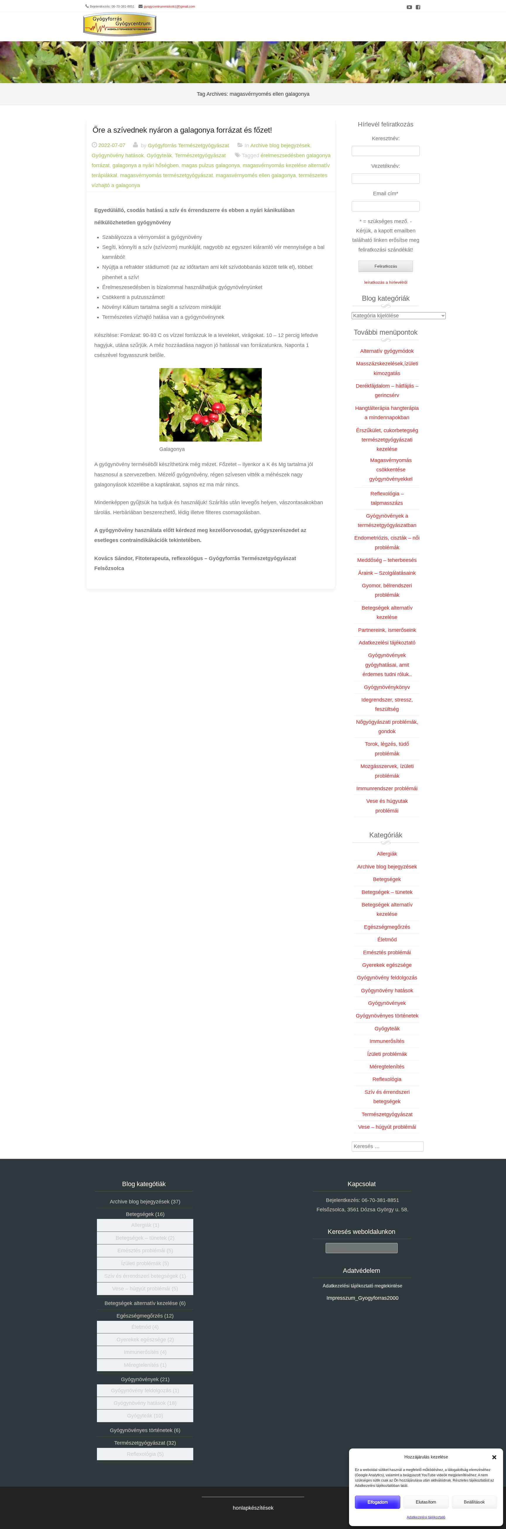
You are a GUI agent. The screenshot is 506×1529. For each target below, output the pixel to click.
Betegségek (387, 879)
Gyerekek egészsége (387, 965)
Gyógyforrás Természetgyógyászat (188, 145)
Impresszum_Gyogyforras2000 (362, 1298)
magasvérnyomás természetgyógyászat (166, 175)
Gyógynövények (387, 1003)
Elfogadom (377, 1501)
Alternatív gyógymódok (387, 351)
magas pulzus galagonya (211, 165)
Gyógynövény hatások (118, 155)
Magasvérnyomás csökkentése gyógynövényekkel (391, 469)
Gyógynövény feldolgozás (387, 978)
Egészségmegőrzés (387, 927)
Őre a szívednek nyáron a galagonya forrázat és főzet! (182, 130)
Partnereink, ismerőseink (387, 630)
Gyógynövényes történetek (387, 1016)
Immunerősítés (387, 1041)
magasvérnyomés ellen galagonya (256, 175)
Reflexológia (386, 1079)
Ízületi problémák (387, 1054)
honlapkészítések (253, 1508)
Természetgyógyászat (200, 155)
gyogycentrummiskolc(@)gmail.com (169, 6)
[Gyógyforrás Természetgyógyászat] (119, 24)
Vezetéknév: (385, 166)
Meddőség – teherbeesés (387, 560)
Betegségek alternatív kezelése (141, 1303)
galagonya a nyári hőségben (145, 165)
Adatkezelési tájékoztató (426, 1517)
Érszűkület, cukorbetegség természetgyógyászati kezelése (387, 439)
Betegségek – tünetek (387, 892)
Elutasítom (426, 1501)
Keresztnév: (386, 138)
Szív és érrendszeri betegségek (141, 1276)
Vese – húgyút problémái (387, 1127)
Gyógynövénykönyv (387, 687)
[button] (494, 1457)
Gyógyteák (159, 155)
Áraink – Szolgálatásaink (387, 573)
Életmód (387, 940)
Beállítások (474, 1501)
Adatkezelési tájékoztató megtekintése (362, 1285)
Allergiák (387, 854)
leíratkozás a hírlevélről (385, 282)
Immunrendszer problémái (387, 788)
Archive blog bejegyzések (280, 145)
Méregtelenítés (387, 1067)
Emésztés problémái (387, 952)
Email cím (385, 193)
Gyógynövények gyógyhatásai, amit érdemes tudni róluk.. (387, 664)
